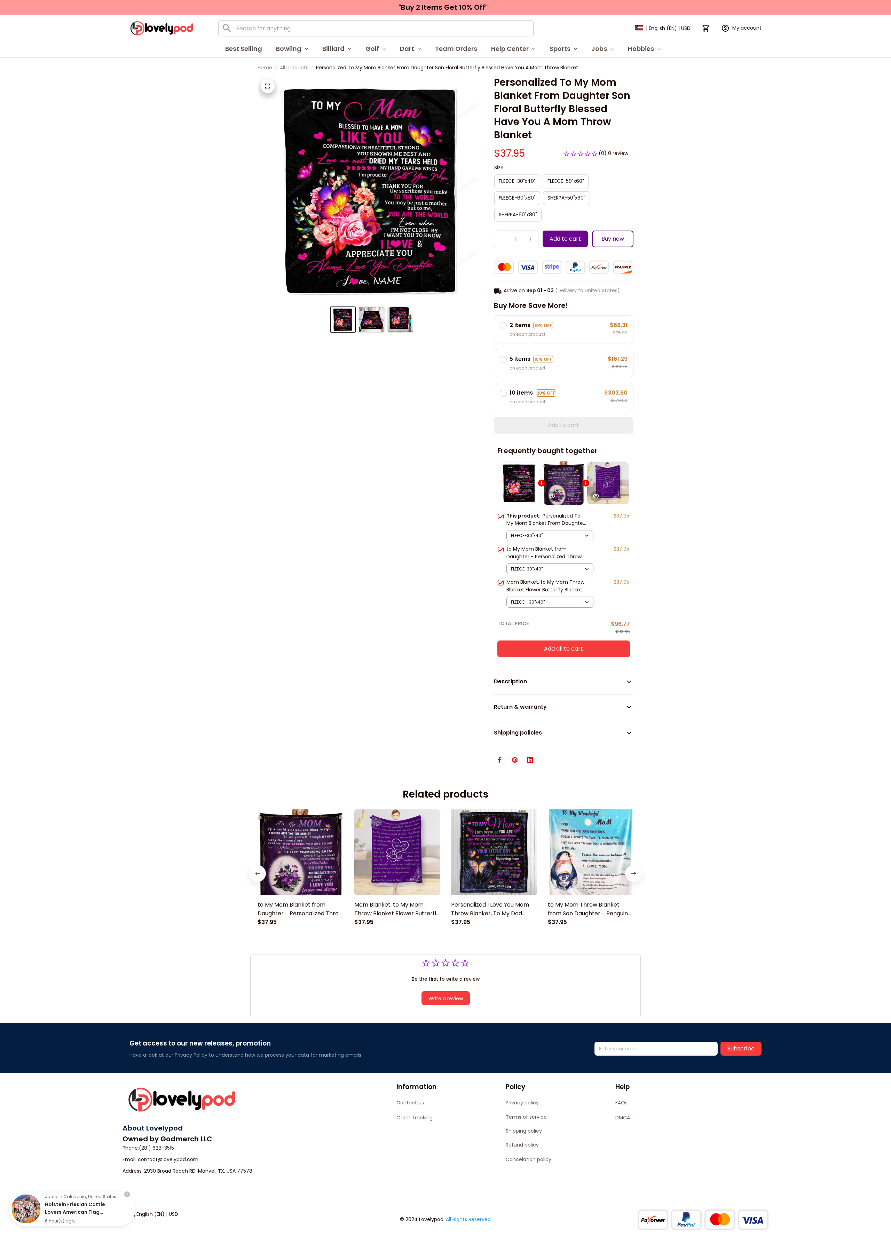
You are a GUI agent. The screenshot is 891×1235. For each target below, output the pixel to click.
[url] (168, 1160)
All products (294, 67)
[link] (26, 1209)
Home (265, 67)
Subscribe (741, 1048)
